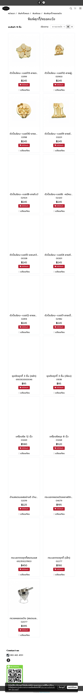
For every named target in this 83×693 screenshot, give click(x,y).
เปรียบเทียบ (25, 89)
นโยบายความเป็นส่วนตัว (48, 687)
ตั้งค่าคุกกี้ (62, 687)
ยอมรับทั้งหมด (72, 687)
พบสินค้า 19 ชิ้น (14, 27)
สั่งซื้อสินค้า (25, 85)
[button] (70, 8)
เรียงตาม (46, 26)
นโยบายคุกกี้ (15, 689)
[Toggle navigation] (80, 8)
